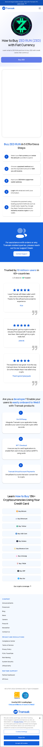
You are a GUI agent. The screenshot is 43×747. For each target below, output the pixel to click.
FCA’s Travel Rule (7, 653)
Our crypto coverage (21, 586)
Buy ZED (21, 60)
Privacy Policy (6, 649)
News (4, 615)
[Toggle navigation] (40, 8)
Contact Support (21, 254)
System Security (7, 662)
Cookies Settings (21, 732)
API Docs (5, 679)
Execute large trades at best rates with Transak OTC (21, 3)
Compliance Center (8, 641)
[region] (21, 731)
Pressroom (6, 607)
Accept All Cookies (21, 743)
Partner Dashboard (8, 675)
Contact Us (6, 632)
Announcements (7, 603)
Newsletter (6, 628)
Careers (5, 619)
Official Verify (6, 666)
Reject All (21, 737)
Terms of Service (8, 645)
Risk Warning (6, 657)
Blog (3, 611)
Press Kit (5, 624)
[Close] (40, 718)
